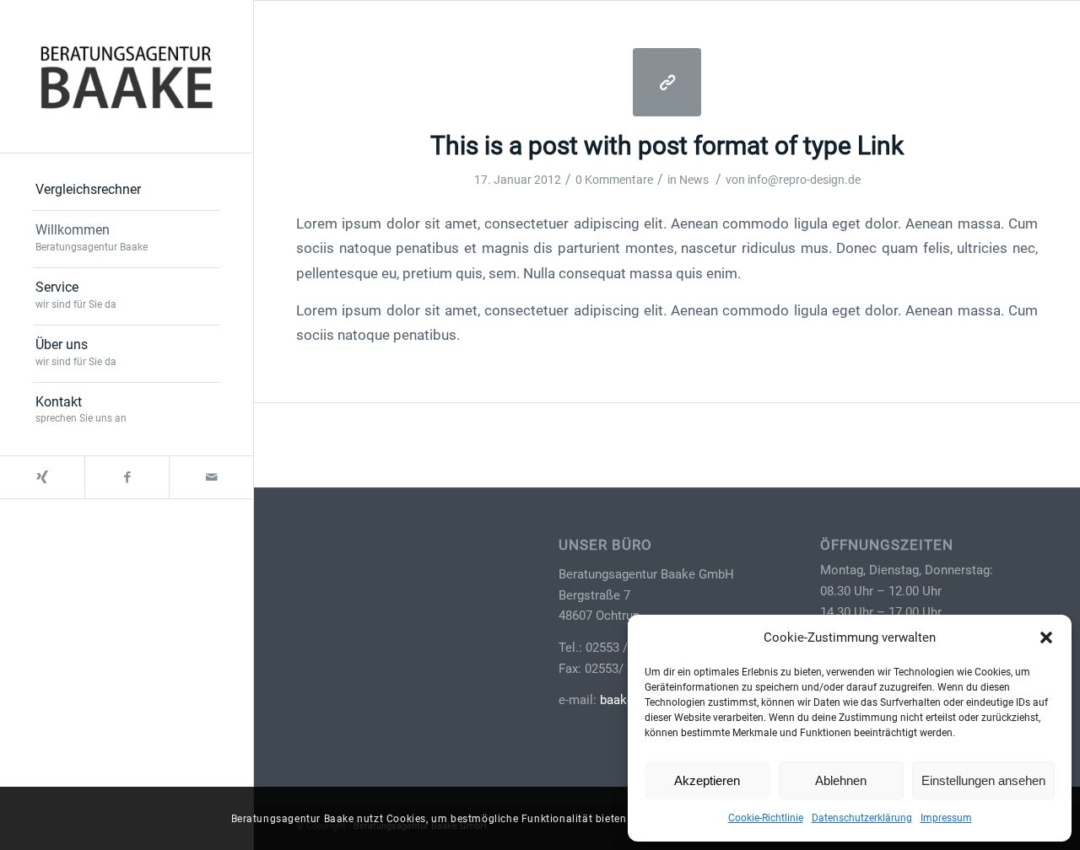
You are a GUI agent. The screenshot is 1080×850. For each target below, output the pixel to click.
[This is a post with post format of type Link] (667, 82)
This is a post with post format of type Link (667, 145)
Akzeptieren (707, 780)
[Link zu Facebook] (126, 477)
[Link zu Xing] (42, 477)
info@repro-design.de (804, 179)
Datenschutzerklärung (862, 818)
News (694, 179)
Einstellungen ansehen (983, 780)
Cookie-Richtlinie (765, 818)
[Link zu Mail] (211, 477)
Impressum (946, 818)
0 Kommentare (614, 179)
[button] (1046, 637)
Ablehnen (841, 780)
